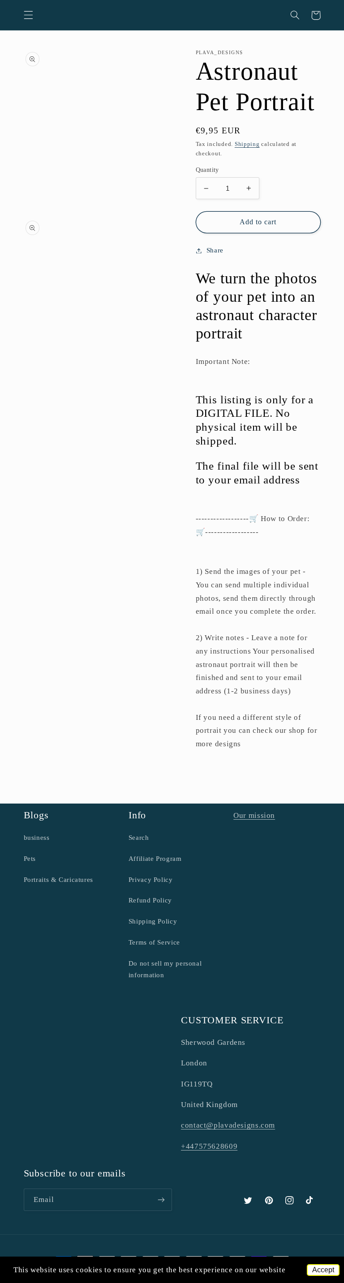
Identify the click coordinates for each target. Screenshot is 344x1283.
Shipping (247, 144)
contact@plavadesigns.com (228, 1125)
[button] (28, 15)
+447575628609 (209, 1146)
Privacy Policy (151, 879)
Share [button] (215, 250)
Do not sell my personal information (165, 969)
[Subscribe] (161, 1199)
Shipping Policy (153, 921)
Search (139, 837)
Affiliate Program (155, 858)
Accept (323, 1270)
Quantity (207, 170)
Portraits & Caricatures (59, 879)
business (37, 837)
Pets (30, 858)
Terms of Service (154, 942)
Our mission (254, 815)
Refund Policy (150, 900)
